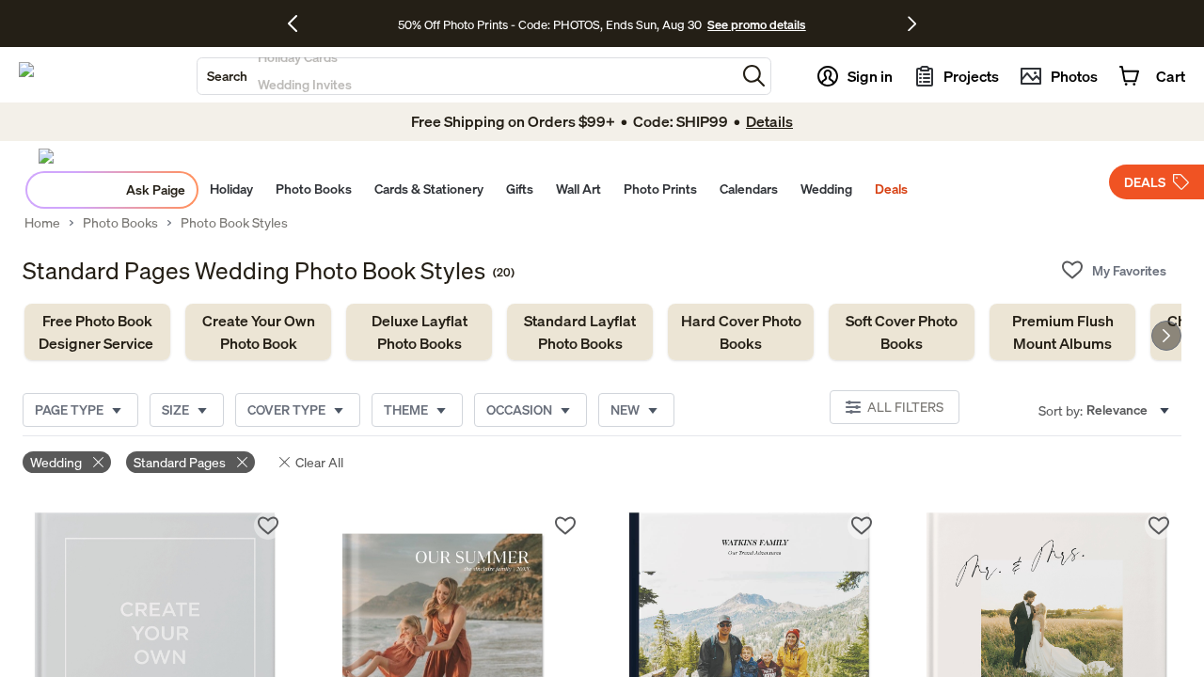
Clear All (319, 462)
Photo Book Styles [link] (234, 222)
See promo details (756, 24)
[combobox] (466, 76)
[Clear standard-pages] (242, 462)
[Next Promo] (912, 23)
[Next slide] (1166, 336)
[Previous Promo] (299, 23)
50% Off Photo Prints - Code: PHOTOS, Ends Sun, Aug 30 (550, 24)
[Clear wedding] (98, 462)
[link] (97, 332)
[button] (753, 75)
